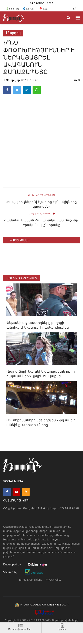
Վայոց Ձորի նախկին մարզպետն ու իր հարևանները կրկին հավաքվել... (40, 373)
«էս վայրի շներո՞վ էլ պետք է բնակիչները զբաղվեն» (41, 204)
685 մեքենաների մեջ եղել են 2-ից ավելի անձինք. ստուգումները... (41, 422)
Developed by (12, 564)
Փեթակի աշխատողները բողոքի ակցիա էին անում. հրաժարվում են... (38, 325)
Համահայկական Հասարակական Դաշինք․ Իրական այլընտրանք (41, 222)
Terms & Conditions (30, 579)
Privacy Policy (53, 579)
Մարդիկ (13, 33)
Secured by (10, 572)
